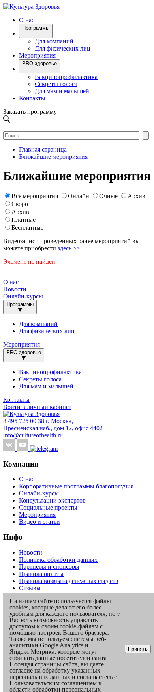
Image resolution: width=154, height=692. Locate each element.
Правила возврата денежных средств (68, 581)
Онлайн (78, 196)
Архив (136, 196)
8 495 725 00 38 (24, 421)
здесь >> (69, 248)
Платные (23, 219)
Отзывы (30, 588)
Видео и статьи (39, 521)
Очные (109, 196)
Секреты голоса (56, 84)
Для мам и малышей (62, 91)
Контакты (32, 98)
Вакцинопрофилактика (66, 76)
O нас (26, 20)
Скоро (19, 204)
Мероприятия (37, 55)
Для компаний (54, 41)
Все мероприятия (34, 196)
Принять (138, 649)
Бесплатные (27, 227)
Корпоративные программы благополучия (76, 486)
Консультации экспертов (52, 500)
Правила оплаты (41, 573)
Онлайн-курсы (23, 296)
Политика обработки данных (58, 559)
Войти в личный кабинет (37, 406)
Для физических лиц (62, 48)
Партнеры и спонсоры (49, 566)
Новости (14, 289)
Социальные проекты (48, 507)
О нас (26, 479)
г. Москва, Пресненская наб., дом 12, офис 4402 (53, 424)
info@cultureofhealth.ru (33, 435)
